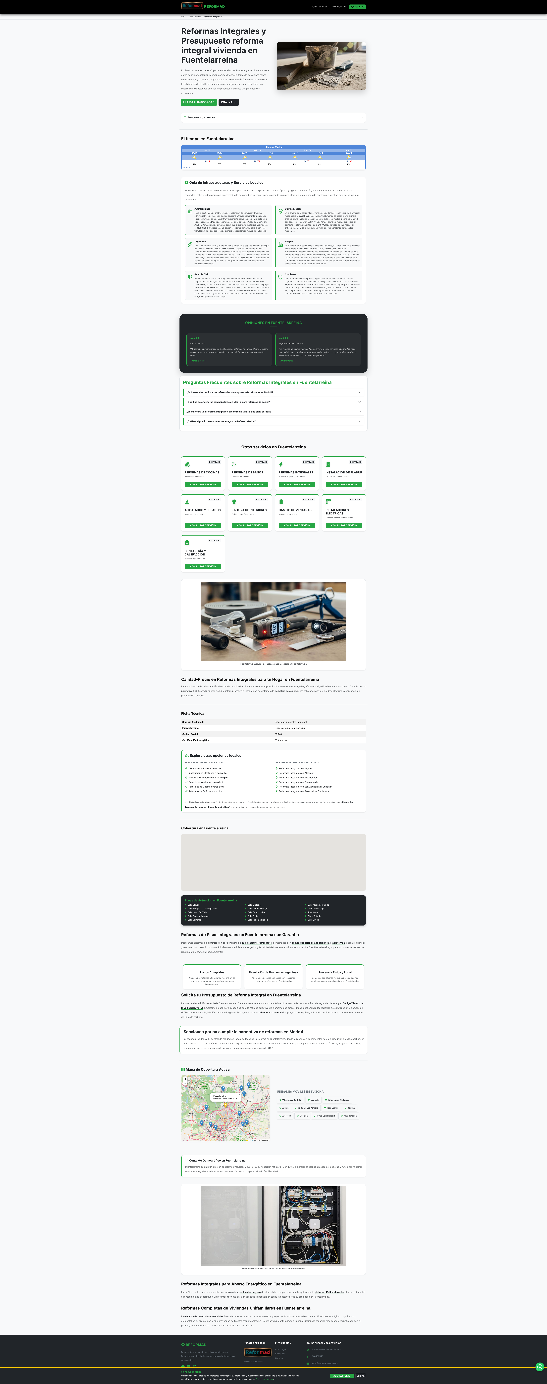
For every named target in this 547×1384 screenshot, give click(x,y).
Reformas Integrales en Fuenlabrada (298, 782)
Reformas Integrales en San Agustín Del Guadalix (305, 786)
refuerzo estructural (270, 1012)
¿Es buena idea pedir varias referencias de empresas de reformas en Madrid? (229, 392)
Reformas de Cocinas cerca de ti (206, 786)
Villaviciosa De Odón (292, 1100)
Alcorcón (286, 1116)
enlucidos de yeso (250, 1292)
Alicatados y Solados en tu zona (206, 768)
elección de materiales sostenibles (203, 1316)
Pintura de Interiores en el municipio (208, 777)
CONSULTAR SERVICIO (203, 484)
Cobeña (351, 1108)
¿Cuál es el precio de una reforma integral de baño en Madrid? (221, 421)
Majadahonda (350, 1116)
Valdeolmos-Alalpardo (338, 1100)
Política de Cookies (264, 1379)
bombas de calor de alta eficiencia (310, 942)
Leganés (315, 1100)
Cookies (279, 1358)
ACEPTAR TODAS (341, 1376)
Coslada (303, 1116)
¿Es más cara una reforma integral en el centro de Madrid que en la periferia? (229, 411)
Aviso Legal (280, 1349)
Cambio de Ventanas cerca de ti (206, 782)
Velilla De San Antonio (307, 1108)
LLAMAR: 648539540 (199, 102)
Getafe (345, 802)
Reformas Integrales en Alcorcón (296, 773)
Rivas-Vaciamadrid (325, 1116)
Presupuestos (339, 7)
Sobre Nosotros (319, 7)
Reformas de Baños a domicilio (205, 791)
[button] (225, 1105)
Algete (285, 1108)
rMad (214, 6)
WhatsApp (228, 102)
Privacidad (280, 1353)
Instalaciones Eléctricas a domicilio (208, 773)
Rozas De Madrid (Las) (219, 807)
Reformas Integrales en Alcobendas (298, 777)
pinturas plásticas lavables (329, 1292)
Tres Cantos (332, 1108)
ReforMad (196, 1345)
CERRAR (361, 1376)
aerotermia (338, 942)
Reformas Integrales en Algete (295, 768)
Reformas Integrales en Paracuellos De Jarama (304, 791)
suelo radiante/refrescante (257, 942)
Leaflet (251, 1140)
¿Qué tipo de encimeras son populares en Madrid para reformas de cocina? (228, 402)
